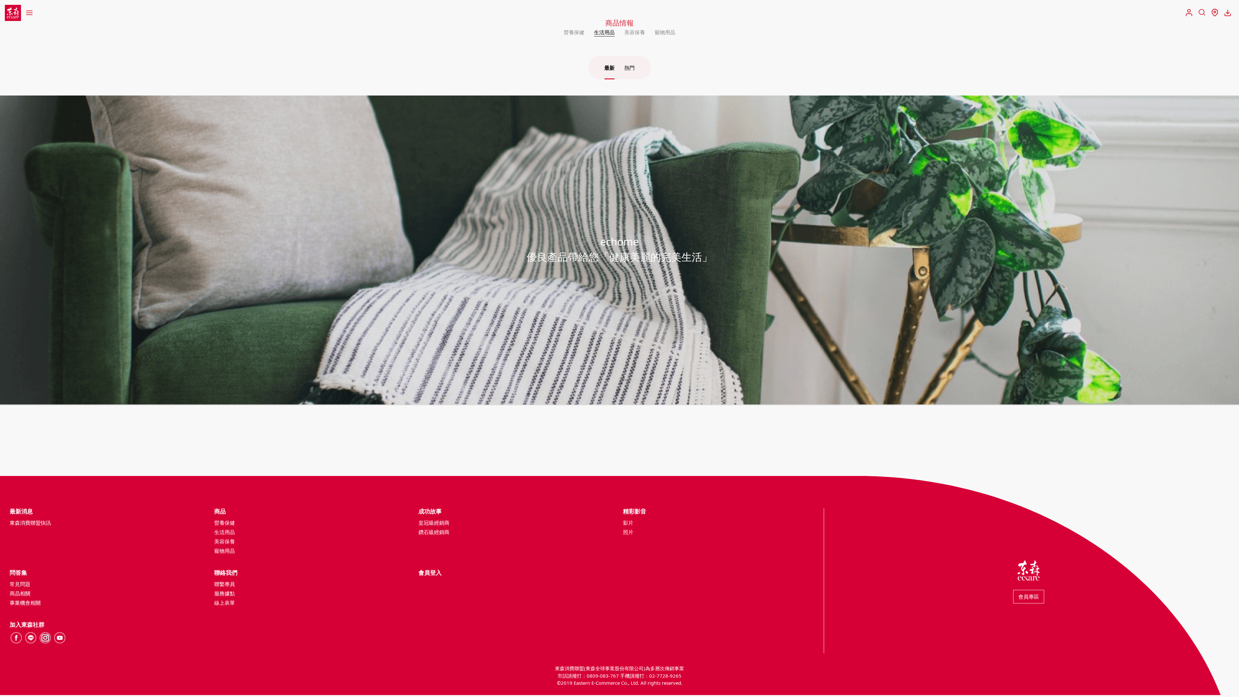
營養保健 (574, 32)
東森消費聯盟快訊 (30, 522)
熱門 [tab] (629, 67)
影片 (628, 522)
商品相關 (20, 593)
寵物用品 (665, 32)
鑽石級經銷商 (433, 532)
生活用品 (604, 32)
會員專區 (1028, 596)
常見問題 (20, 584)
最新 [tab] (609, 67)
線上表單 (224, 602)
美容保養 (634, 32)
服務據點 (224, 593)
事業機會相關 (25, 602)
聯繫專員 (224, 584)
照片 (628, 532)
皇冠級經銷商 (433, 522)
